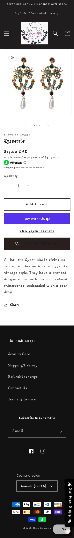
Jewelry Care (19, 354)
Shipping (9, 167)
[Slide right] (47, 125)
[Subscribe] (60, 431)
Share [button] (15, 305)
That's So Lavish (42, 528)
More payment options (37, 231)
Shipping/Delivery (22, 365)
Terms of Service (22, 399)
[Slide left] (26, 125)
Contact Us (17, 388)
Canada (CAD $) (33, 486)
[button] (7, 33)
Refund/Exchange (23, 376)
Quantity (11, 176)
